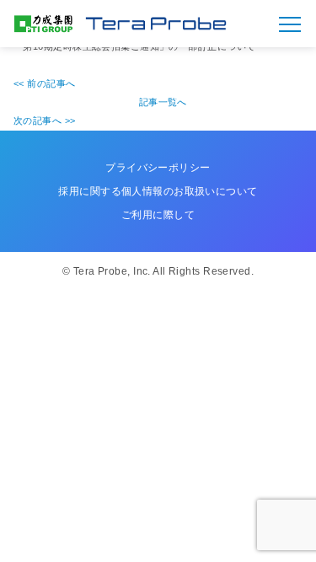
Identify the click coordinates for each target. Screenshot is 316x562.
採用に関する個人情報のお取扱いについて (157, 191)
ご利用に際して (158, 215)
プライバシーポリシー (157, 168)
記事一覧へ (163, 102)
